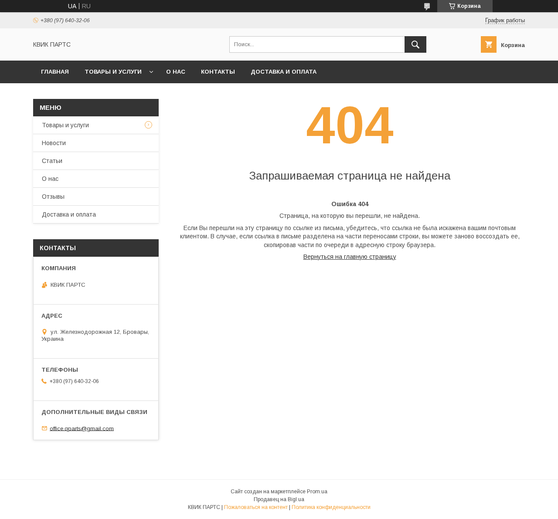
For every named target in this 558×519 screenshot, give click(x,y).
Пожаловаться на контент (256, 507)
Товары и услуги (113, 71)
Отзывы (53, 196)
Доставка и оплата (283, 71)
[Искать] (415, 44)
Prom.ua (317, 491)
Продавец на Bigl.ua (279, 499)
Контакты (218, 71)
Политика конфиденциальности (331, 507)
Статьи (52, 160)
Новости (54, 142)
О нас (175, 71)
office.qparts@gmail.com (82, 428)
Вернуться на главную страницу (349, 256)
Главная (55, 71)
